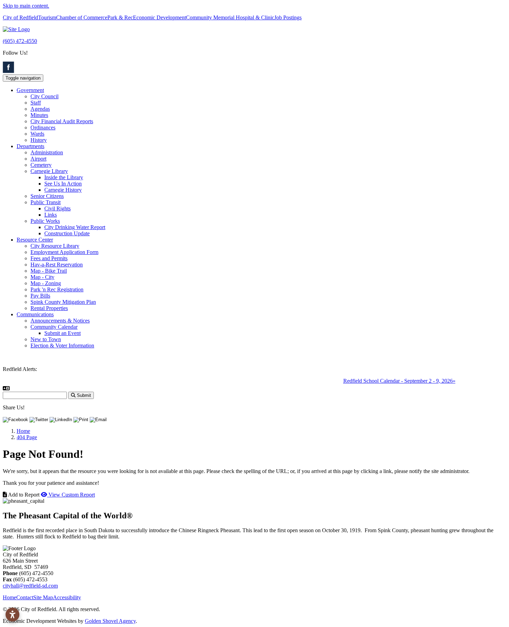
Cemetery (41, 165)
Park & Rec (120, 17)
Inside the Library (63, 177)
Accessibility (67, 597)
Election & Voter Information (62, 345)
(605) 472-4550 (20, 41)
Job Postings (288, 17)
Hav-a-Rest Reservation (56, 264)
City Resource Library (54, 246)
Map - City (42, 277)
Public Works (45, 221)
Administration (46, 152)
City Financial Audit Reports (61, 121)
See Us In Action (63, 184)
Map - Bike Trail (48, 271)
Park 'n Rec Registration (56, 289)
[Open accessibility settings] (12, 614)
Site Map (43, 597)
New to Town (45, 339)
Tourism (47, 17)
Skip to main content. (26, 6)
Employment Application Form (64, 252)
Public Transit (45, 202)
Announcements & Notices (60, 321)
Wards (37, 134)
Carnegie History (63, 190)
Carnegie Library (49, 171)
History (38, 140)
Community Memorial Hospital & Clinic (230, 17)
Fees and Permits (49, 258)
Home (9, 597)
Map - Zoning (45, 283)
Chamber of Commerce (81, 17)
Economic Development (159, 17)
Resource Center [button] (35, 240)
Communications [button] (35, 314)
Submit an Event (62, 333)
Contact (24, 597)
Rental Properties (49, 308)
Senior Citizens (47, 196)
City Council (44, 96)
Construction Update (67, 233)
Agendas (40, 109)
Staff (35, 103)
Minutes (39, 115)
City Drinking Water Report (74, 227)
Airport (38, 159)
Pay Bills (40, 296)
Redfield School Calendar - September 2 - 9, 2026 (393, 381)
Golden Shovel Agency (110, 621)
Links (50, 215)
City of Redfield (20, 17)
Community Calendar (54, 327)
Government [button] (30, 90)
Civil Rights (57, 208)
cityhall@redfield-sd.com (30, 586)
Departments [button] (30, 146)
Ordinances (42, 127)
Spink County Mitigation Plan (63, 302)
